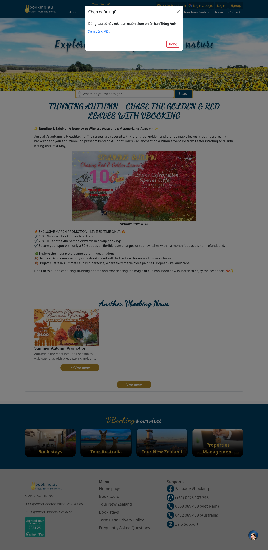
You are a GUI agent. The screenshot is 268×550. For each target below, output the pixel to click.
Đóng (173, 44)
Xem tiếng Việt (99, 31)
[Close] (178, 12)
